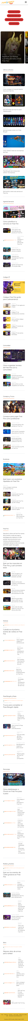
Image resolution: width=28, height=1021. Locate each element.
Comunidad (6, 345)
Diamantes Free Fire (14, 11)
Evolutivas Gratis (14, 23)
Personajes (6, 769)
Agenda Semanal (8, 201)
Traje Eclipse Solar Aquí (14, 15)
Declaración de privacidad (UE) (15, 1015)
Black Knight (18, 1019)
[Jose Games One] (8, 2)
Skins (4, 942)
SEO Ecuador (11, 1019)
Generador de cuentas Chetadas (14, 19)
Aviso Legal (15, 1014)
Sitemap (6, 1014)
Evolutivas (6, 459)
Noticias (5, 621)
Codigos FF (6, 277)
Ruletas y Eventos (8, 864)
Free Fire (5, 529)
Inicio (2, 1014)
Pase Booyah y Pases (9, 696)
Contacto (11, 1014)
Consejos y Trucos (8, 396)
